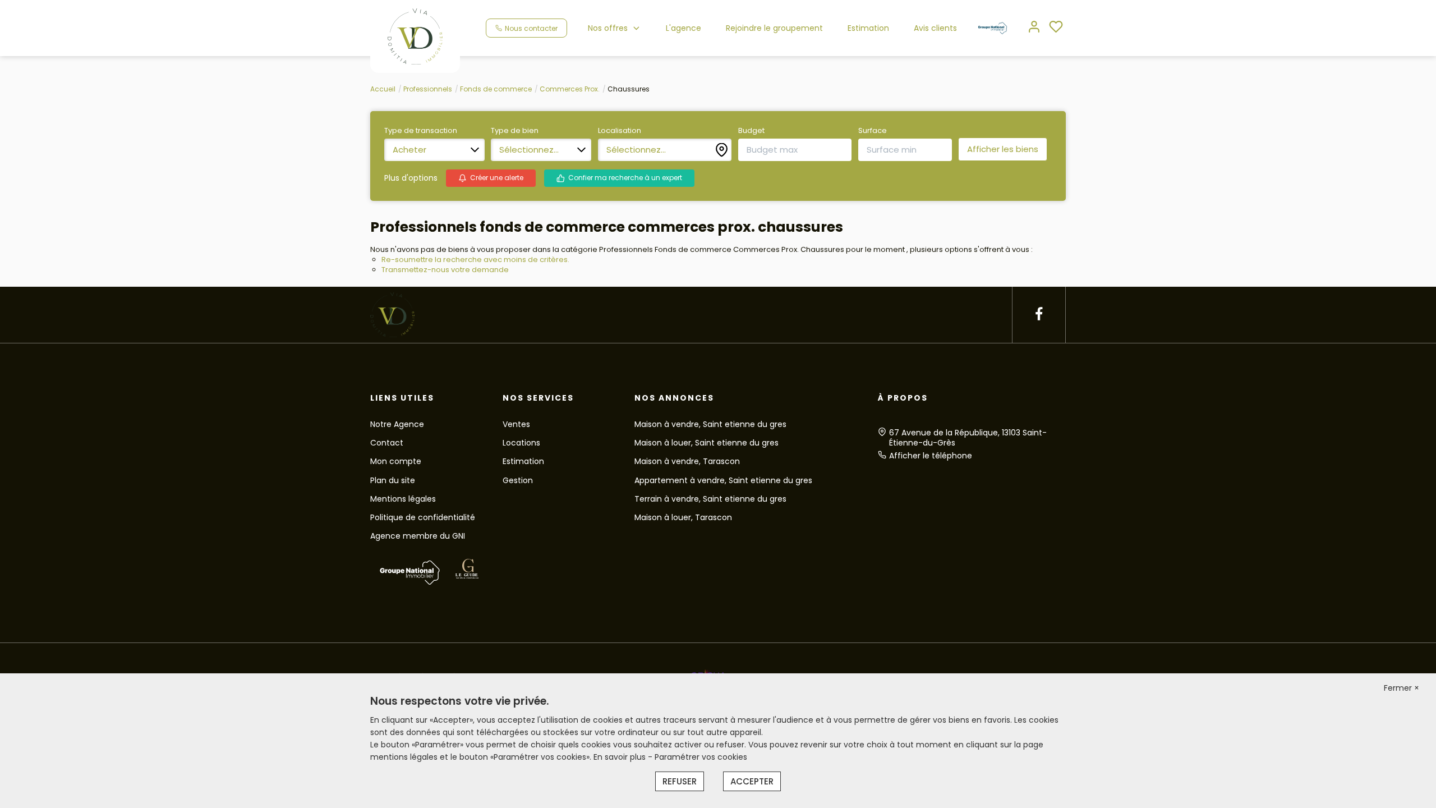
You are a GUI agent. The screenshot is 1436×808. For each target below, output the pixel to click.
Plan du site (392, 480)
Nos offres (608, 28)
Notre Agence (397, 424)
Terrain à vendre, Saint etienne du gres (710, 498)
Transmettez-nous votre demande (445, 269)
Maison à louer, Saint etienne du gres (706, 442)
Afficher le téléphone (930, 455)
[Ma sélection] (1056, 28)
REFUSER (679, 781)
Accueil (382, 89)
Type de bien (514, 131)
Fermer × (1401, 688)
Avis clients (935, 28)
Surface (872, 131)
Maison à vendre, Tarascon (687, 461)
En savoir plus (620, 757)
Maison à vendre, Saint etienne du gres (710, 424)
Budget (751, 131)
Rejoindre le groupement (774, 28)
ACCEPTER (752, 781)
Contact (386, 442)
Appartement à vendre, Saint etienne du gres (723, 480)
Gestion (518, 480)
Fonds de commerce (496, 89)
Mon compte (395, 461)
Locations (521, 442)
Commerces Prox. (570, 89)
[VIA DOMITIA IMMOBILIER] (415, 36)
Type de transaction (420, 131)
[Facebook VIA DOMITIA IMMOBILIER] (1039, 314)
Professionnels (427, 89)
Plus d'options (411, 177)
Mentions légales (403, 498)
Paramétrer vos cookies (701, 757)
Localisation (619, 131)
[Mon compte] (1034, 28)
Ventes (516, 424)
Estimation (868, 28)
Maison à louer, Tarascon (683, 517)
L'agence (683, 28)
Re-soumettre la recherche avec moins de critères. (475, 259)
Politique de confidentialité (422, 517)
